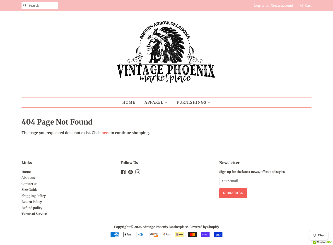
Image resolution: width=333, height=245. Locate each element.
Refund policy (32, 208)
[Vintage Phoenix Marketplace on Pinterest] (130, 173)
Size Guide (29, 190)
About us (28, 178)
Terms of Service (34, 214)
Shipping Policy (34, 196)
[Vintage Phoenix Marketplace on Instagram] (137, 173)
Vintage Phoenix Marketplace (165, 227)
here (105, 132)
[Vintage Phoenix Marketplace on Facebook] (123, 173)
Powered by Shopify (204, 227)
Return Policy (32, 202)
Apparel (155, 102)
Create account (282, 5)
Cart (308, 5)
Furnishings (192, 102)
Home (128, 102)
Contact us (29, 184)
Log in (259, 5)
